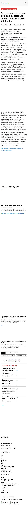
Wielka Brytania (5, 355)
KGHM (2, 489)
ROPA (2, 463)
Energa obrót (5, 480)
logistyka (15, 352)
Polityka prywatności (15, 499)
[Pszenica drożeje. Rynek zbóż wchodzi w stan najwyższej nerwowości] (21, 390)
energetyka (8, 352)
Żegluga (14, 9)
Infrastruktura (6, 470)
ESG (2, 457)
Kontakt (3, 499)
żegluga (13, 355)
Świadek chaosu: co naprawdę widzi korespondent (7, 381)
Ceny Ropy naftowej (7, 479)
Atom (2, 455)
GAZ (2, 462)
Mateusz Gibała (8, 24)
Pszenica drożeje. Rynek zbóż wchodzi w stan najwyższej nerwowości (8, 390)
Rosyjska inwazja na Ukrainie (10, 484)
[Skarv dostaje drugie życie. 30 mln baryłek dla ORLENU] (21, 399)
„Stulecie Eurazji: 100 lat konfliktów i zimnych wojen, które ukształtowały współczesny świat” (8, 372)
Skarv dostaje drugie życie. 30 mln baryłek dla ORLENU (8, 398)
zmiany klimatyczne (21, 355)
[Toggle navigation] (25, 3)
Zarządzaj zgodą (8, 497)
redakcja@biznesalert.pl (9, 448)
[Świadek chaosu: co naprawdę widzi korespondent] (21, 382)
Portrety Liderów (6, 471)
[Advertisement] (14, 96)
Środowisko (4, 468)
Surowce (4, 460)
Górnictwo (4, 492)
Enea (2, 490)
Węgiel (3, 465)
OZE (2, 458)
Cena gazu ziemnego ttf (8, 485)
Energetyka (8, 9)
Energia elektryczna (7, 466)
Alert (3, 9)
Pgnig (2, 477)
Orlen (3, 487)
